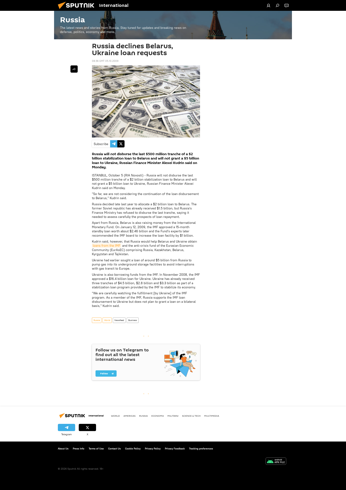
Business (132, 320)
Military (172, 415)
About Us (63, 448)
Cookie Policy (133, 448)
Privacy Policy (153, 448)
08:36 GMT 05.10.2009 (105, 61)
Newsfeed (119, 320)
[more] (74, 69)
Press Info (78, 448)
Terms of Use (96, 448)
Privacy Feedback (175, 448)
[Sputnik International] (77, 10)
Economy (157, 415)
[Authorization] (268, 5)
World (107, 320)
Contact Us (114, 448)
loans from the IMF (106, 245)
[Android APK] (276, 462)
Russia (97, 320)
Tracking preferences (201, 448)
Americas (129, 415)
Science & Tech (191, 415)
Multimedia (211, 415)
